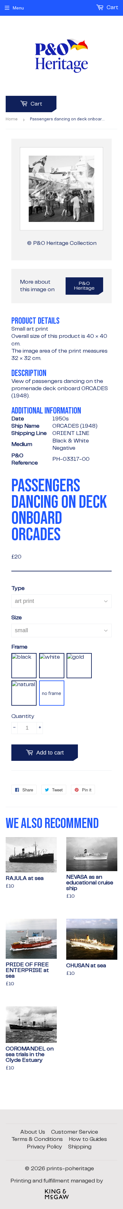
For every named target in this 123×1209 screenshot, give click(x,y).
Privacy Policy (44, 1147)
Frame (19, 647)
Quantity (22, 716)
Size (16, 618)
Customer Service (74, 1132)
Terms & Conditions (37, 1139)
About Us (32, 1132)
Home (12, 119)
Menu (18, 7)
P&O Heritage (84, 286)
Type (18, 588)
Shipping (79, 1147)
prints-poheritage (70, 1168)
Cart (35, 104)
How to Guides (88, 1139)
